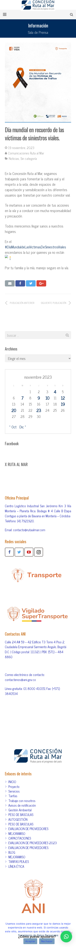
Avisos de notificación (22, 805)
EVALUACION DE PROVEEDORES (28, 828)
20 (13, 410)
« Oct (13, 427)
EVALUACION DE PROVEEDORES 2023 (32, 842)
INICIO (12, 781)
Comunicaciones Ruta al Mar (26, 153)
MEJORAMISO (16, 833)
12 (63, 398)
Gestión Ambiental (20, 809)
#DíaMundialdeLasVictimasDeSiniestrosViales (35, 247)
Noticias (14, 158)
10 (47, 398)
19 (63, 404)
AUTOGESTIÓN (17, 819)
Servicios (14, 791)
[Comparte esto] (20, 283)
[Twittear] (31, 283)
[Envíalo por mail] (10, 283)
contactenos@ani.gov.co (20, 679)
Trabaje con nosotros (21, 800)
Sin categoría (28, 158)
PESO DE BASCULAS (20, 814)
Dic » (22, 427)
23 (38, 410)
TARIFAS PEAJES (18, 861)
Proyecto (13, 786)
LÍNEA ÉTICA (16, 866)
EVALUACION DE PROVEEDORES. (28, 847)
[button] (66, 936)
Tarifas (12, 795)
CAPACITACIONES (19, 838)
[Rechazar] (71, 933)
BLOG (11, 852)
